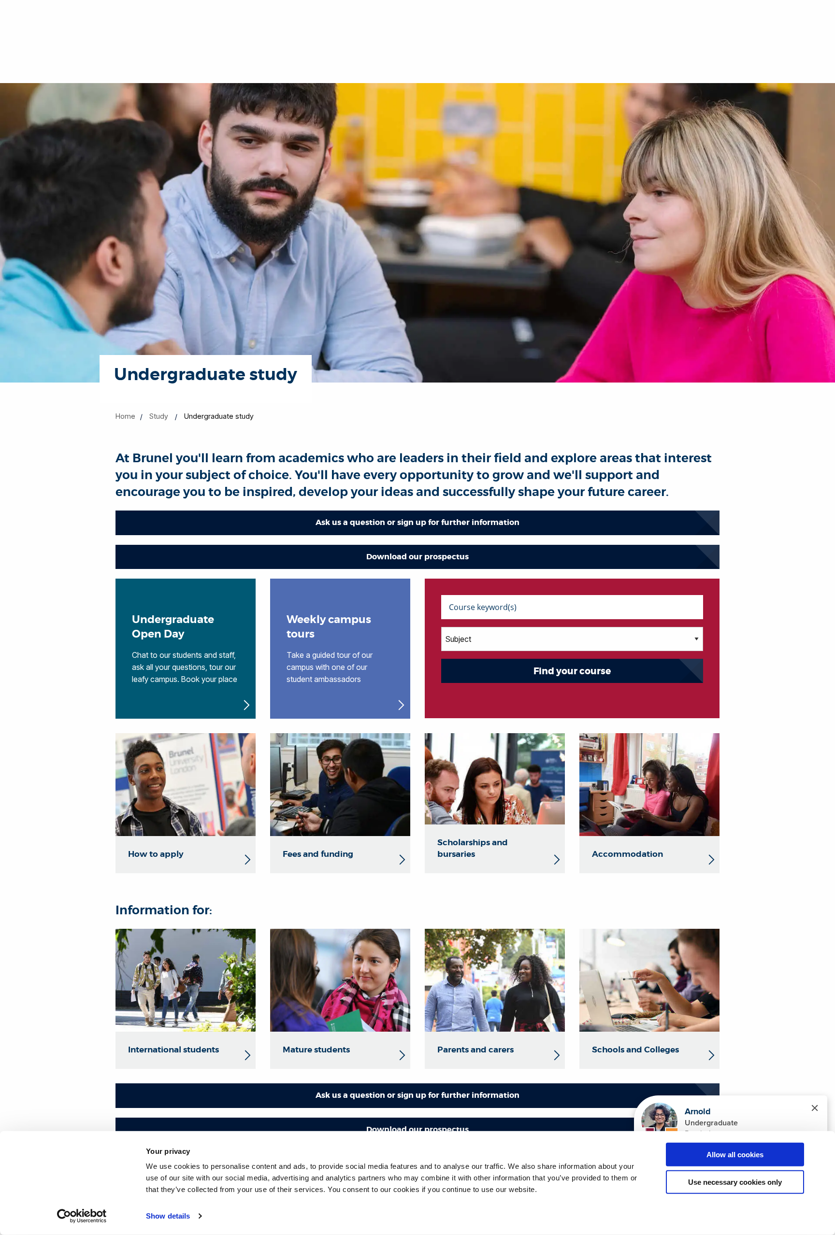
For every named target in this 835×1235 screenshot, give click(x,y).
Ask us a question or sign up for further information (417, 522)
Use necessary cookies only (735, 1182)
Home (125, 416)
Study (158, 416)
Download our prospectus (417, 557)
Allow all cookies (734, 1154)
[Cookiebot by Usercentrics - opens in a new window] (82, 1216)
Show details (168, 1216)
